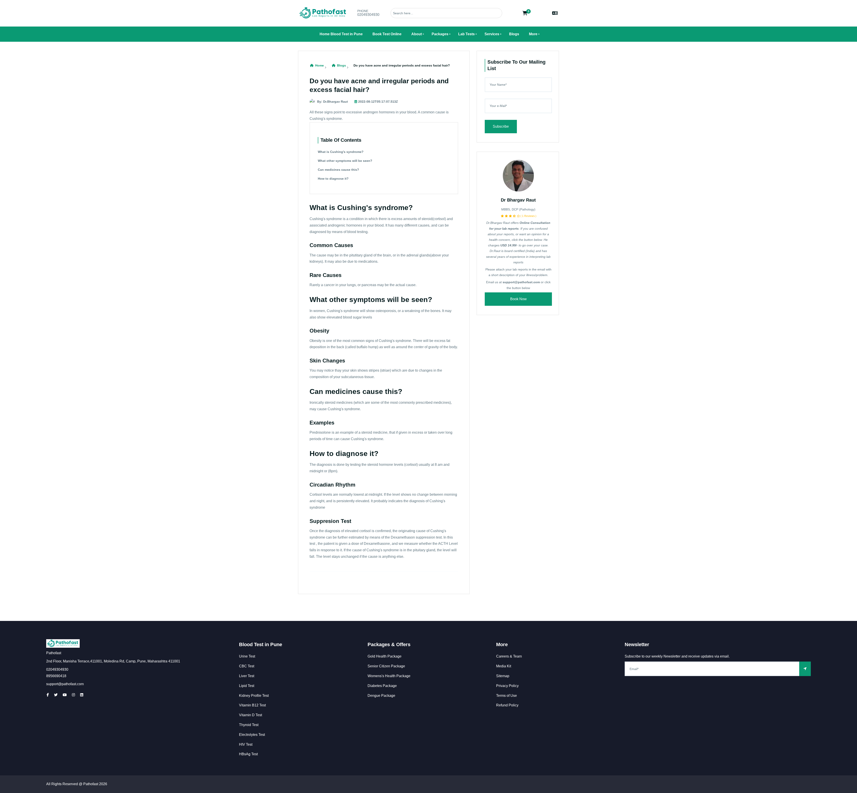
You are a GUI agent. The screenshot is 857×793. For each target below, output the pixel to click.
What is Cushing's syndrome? (341, 152)
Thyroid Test (248, 725)
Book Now (518, 299)
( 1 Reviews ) (528, 216)
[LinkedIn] (82, 695)
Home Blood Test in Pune (341, 34)
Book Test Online (386, 34)
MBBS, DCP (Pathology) (518, 209)
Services (492, 34)
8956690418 (56, 676)
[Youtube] (64, 695)
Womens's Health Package (389, 676)
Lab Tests (466, 34)
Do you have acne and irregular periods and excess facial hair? (402, 65)
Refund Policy (507, 705)
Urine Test (247, 656)
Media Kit (503, 666)
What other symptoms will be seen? (345, 160)
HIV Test (245, 744)
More (533, 34)
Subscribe (501, 126)
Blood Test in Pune (260, 644)
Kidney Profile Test (254, 695)
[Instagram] (73, 695)
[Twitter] (56, 695)
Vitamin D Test (250, 715)
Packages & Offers (389, 644)
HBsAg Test (248, 754)
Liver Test (246, 676)
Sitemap (502, 676)
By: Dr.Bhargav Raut (332, 101)
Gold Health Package (384, 656)
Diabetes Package (382, 686)
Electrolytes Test (252, 735)
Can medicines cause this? (338, 169)
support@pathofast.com (65, 684)
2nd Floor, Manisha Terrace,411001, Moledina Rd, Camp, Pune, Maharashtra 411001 (113, 661)
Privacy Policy (507, 686)
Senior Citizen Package (386, 666)
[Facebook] (47, 695)
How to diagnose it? (333, 178)
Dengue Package (381, 695)
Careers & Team (509, 656)
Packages (440, 34)
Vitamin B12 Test (252, 705)
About (416, 34)
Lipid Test (246, 686)
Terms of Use (506, 695)
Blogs (514, 34)
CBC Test (246, 666)
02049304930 (368, 15)
